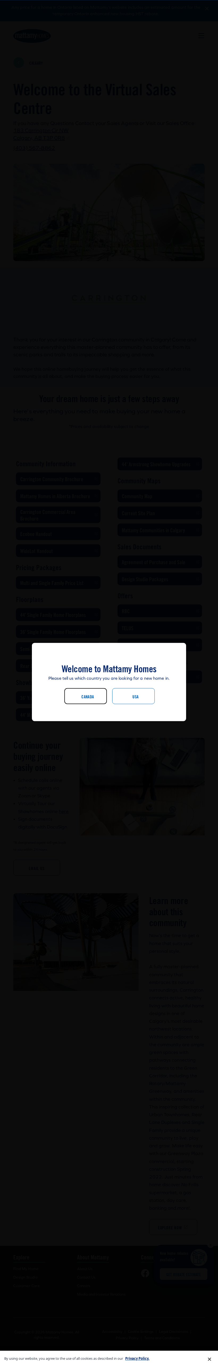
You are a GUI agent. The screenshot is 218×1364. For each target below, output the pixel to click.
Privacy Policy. (137, 1358)
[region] (109, 1357)
